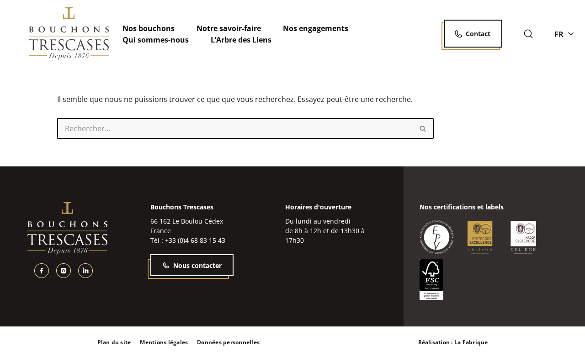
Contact (478, 33)
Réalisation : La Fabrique (453, 342)
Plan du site (114, 342)
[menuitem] (564, 33)
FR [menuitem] (559, 34)
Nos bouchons (148, 28)
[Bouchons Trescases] (69, 33)
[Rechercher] (528, 33)
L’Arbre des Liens (241, 40)
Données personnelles (228, 342)
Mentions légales (164, 342)
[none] (564, 33)
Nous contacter (197, 265)
